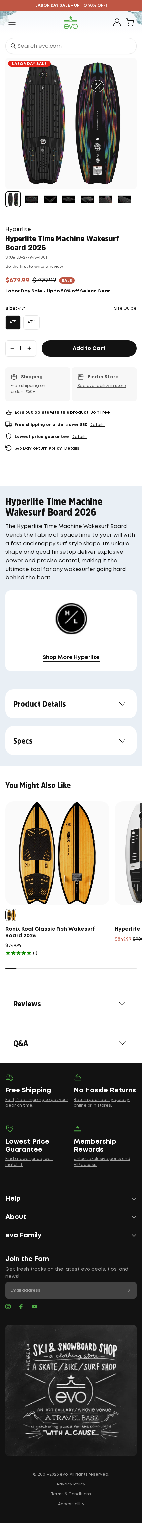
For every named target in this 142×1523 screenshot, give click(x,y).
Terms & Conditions (71, 1494)
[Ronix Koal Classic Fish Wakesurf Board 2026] (57, 853)
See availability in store (101, 386)
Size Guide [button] (125, 308)
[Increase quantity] (29, 348)
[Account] (117, 22)
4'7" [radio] (13, 322)
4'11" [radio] (31, 322)
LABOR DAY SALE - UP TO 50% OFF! (71, 5)
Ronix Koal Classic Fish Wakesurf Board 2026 (50, 932)
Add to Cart (89, 348)
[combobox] (71, 46)
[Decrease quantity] (12, 348)
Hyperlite (18, 229)
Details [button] (97, 425)
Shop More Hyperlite (71, 657)
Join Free (100, 412)
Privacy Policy (71, 1484)
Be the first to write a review (34, 266)
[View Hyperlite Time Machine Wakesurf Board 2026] (13, 199)
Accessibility (71, 1504)
